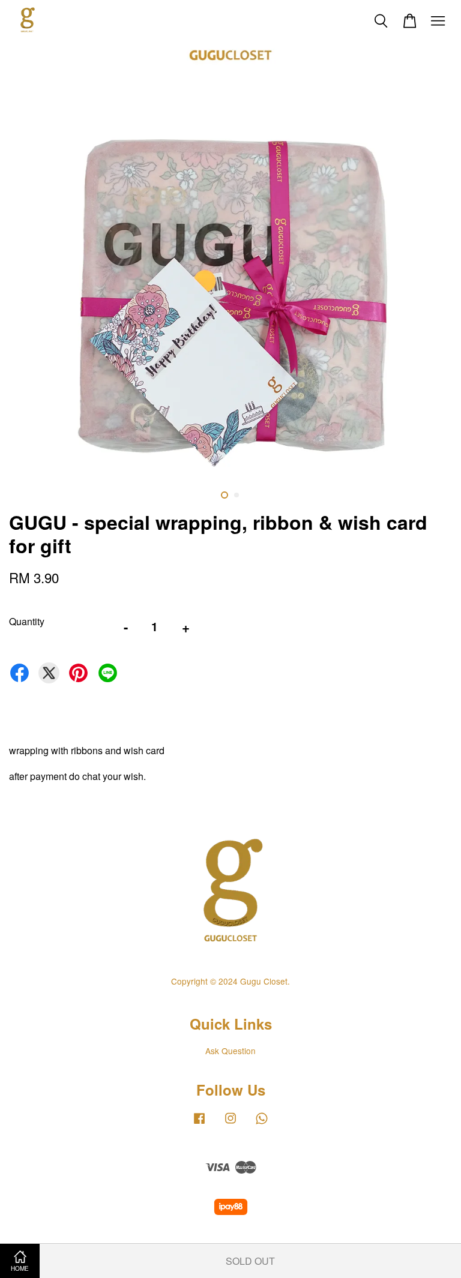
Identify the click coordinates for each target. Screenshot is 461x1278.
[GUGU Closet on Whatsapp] (261, 1123)
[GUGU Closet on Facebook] (199, 1123)
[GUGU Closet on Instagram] (230, 1123)
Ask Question (230, 1051)
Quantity (26, 621)
